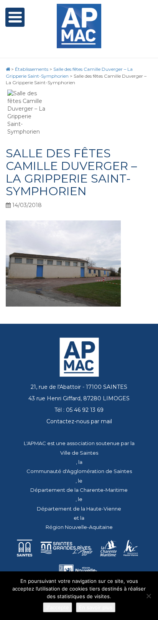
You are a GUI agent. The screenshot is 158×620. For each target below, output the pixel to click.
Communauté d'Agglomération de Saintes (79, 471)
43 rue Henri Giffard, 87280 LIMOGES (79, 398)
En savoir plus (95, 607)
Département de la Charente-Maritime (79, 490)
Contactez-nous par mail (79, 421)
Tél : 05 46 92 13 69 (79, 409)
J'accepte (57, 607)
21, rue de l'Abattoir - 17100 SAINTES (79, 386)
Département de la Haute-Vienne (79, 508)
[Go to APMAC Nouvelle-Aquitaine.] (8, 69)
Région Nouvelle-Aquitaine (79, 527)
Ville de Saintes (79, 452)
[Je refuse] (148, 596)
